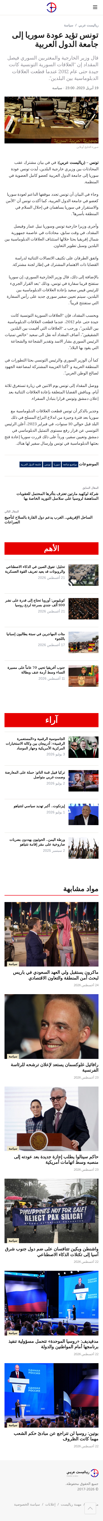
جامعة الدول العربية (31, 464)
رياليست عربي (88, 25)
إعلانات (50, 1504)
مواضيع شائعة (70, 464)
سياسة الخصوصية (27, 1504)
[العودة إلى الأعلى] (90, 1508)
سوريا (57, 464)
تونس (47, 464)
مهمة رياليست (71, 1504)
